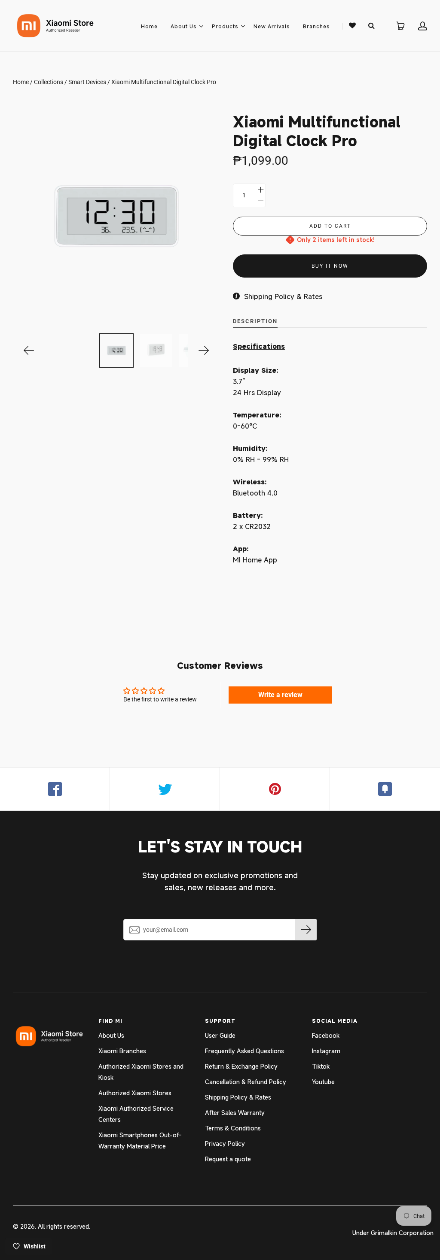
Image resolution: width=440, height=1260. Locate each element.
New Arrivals (272, 26)
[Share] (55, 789)
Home (149, 26)
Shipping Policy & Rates (238, 1097)
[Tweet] (165, 789)
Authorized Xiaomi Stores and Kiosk (140, 1072)
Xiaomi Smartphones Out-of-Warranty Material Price (140, 1140)
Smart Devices (87, 82)
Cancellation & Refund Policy (245, 1082)
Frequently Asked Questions (244, 1051)
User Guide (220, 1035)
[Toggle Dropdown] (201, 26)
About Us (184, 26)
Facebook (325, 1035)
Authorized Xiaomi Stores (134, 1093)
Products (225, 26)
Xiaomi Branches (122, 1051)
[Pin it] (275, 789)
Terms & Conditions (233, 1128)
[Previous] (29, 350)
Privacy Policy (225, 1143)
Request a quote (228, 1159)
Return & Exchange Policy (241, 1066)
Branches (316, 26)
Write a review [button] (280, 695)
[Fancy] (385, 789)
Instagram (326, 1051)
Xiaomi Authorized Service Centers (136, 1114)
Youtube (323, 1082)
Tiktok (321, 1066)
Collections (48, 82)
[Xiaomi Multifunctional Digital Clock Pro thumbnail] (116, 350)
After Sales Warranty (235, 1113)
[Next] (204, 350)
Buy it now (330, 266)
